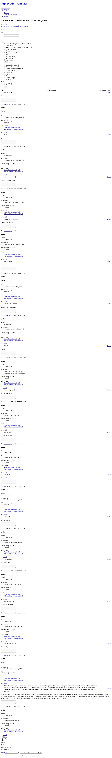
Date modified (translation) (14, 69)
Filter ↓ (3, 26)
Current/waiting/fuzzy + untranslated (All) (18, 44)
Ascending (9, 83)
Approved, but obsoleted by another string (19, 47)
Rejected (8, 51)
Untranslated (17, 26)
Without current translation (14, 53)
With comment (10, 56)
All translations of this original (13, 129)
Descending (9, 85)
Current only (10, 45)
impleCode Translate (14, 3)
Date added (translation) (13, 67)
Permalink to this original (12, 127)
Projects (3, 8)
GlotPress (35, 756)
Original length (10, 78)
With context (9, 58)
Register (6, 10)
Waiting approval (11, 49)
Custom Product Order (11, 15)
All (11, 26)
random (24, 26)
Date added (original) (12, 65)
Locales (8, 8)
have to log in (8, 104)
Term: (2, 29)
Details (109, 92)
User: (2, 32)
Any (7, 55)
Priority (8, 74)
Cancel (5, 132)
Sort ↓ (8, 26)
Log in (2, 10)
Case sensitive (10, 60)
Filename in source (12, 76)
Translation (9, 72)
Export (3, 753)
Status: (3, 42)
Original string (10, 70)
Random (8, 79)
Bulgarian (7, 16)
